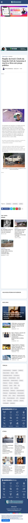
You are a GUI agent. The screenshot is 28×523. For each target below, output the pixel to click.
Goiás (11, 385)
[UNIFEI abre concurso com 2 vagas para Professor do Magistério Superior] (6, 357)
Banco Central (6, 373)
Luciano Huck (6, 388)
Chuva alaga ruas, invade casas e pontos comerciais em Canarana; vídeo (7, 251)
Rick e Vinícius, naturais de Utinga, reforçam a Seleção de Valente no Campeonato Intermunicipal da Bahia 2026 (18, 336)
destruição (9, 400)
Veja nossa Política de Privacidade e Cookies (15, 518)
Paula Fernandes (20, 390)
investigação (5, 403)
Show (14, 395)
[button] (1, 2)
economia (16, 400)
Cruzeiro (5, 378)
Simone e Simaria (20, 395)
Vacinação (22, 398)
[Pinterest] (17, 209)
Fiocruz (10, 383)
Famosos (5, 383)
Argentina (15, 370)
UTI (17, 398)
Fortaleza (16, 383)
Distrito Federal (12, 378)
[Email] (19, 209)
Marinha (16, 388)
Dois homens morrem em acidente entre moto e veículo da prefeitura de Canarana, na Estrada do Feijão (20, 233)
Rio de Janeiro (20, 393)
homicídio (15, 203)
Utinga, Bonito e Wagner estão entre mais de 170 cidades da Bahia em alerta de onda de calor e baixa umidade (18, 347)
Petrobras (5, 393)
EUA (18, 378)
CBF (16, 373)
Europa (21, 380)
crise (4, 400)
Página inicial (4, 56)
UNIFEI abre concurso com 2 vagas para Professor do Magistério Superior (18, 357)
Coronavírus (16, 375)
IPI (18, 385)
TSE (4, 398)
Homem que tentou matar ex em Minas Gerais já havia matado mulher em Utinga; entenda (13, 315)
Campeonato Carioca (7, 375)
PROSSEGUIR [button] (6, 520)
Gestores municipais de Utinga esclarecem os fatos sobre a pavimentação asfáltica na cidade (7, 449)
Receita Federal (13, 393)
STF (10, 395)
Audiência (21, 370)
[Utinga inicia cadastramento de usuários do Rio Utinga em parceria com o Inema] (7, 460)
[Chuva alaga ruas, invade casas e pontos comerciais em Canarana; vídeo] (7, 243)
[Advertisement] (14, 31)
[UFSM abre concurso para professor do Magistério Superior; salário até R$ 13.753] (6, 325)
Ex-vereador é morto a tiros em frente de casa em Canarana (7, 231)
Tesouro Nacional (10, 398)
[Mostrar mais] (22, 209)
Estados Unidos (14, 380)
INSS (15, 385)
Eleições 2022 (6, 380)
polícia (21, 203)
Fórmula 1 (5, 385)
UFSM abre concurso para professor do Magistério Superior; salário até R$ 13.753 (18, 325)
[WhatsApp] (14, 209)
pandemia (12, 403)
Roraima (5, 395)
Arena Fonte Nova (6, 370)
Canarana (10, 56)
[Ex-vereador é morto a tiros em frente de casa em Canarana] (7, 223)
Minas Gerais (6, 390)
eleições (21, 400)
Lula (11, 388)
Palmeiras (13, 390)
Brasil (12, 373)
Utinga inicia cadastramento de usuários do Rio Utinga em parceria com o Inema (7, 469)
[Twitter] (11, 209)
